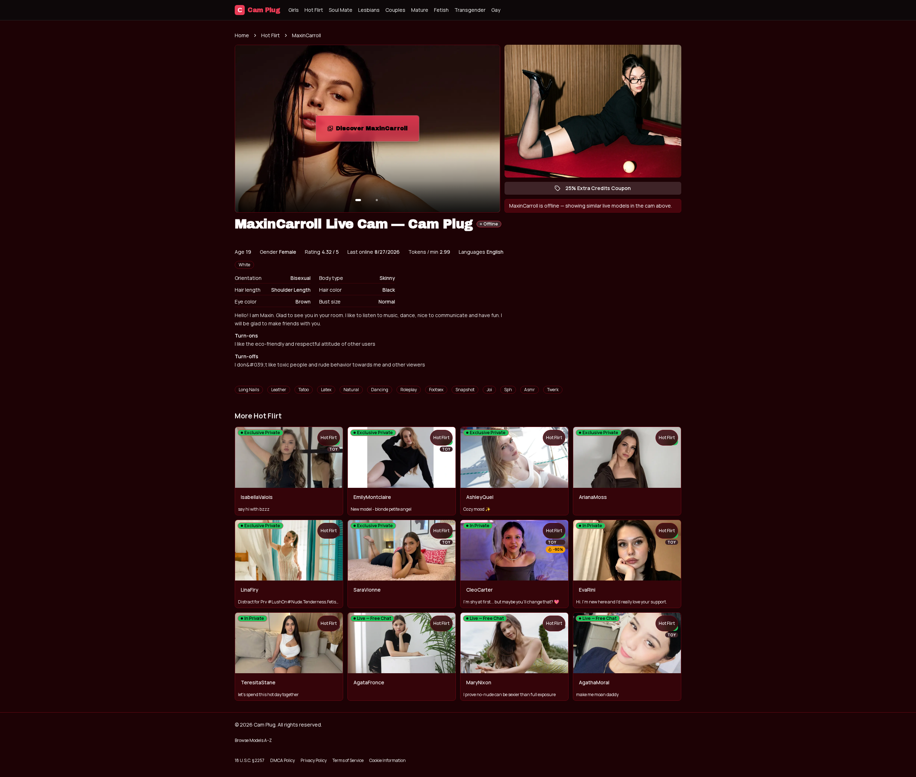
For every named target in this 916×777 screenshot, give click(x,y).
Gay (495, 9)
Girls (293, 9)
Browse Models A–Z (253, 740)
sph (508, 390)
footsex (436, 390)
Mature (419, 9)
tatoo (303, 390)
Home (242, 35)
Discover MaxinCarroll (377, 130)
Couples (395, 9)
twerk (553, 390)
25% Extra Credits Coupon (601, 190)
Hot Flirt (313, 9)
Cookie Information (387, 760)
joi (489, 390)
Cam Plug (259, 10)
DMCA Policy (282, 760)
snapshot (464, 390)
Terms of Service (348, 760)
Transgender (470, 9)
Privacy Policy (314, 760)
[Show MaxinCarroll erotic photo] (358, 200)
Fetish (441, 9)
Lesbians (369, 9)
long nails (249, 390)
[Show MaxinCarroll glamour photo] (377, 200)
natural (351, 390)
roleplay (408, 390)
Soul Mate (340, 9)
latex (326, 390)
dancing (379, 390)
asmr (529, 390)
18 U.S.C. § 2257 (249, 760)
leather (278, 390)
